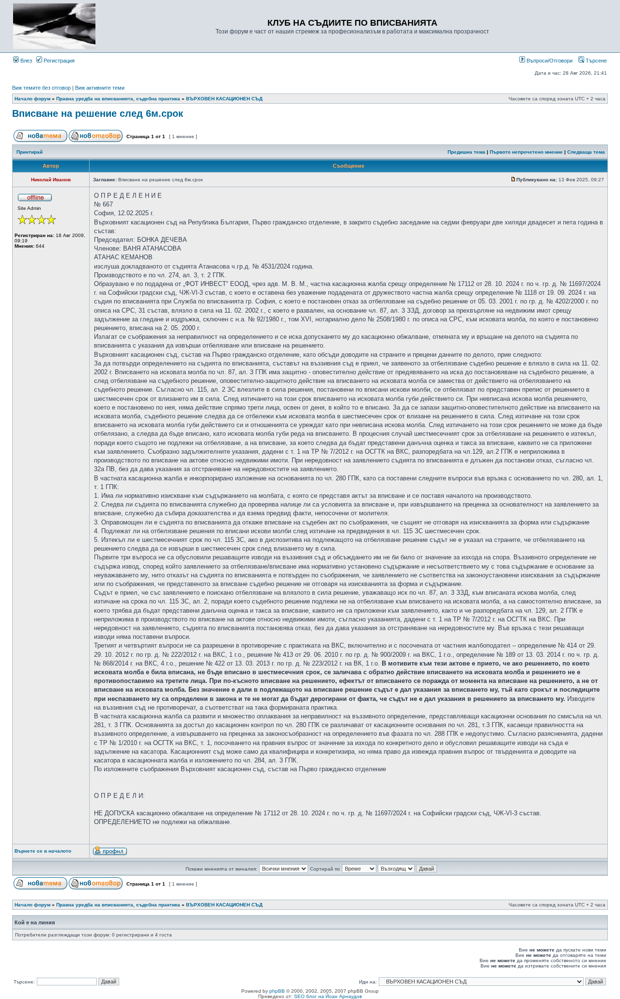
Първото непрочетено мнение (526, 152)
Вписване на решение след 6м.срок (97, 113)
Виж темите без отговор (41, 88)
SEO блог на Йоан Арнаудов (328, 996)
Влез (25, 60)
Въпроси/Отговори (549, 60)
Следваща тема (586, 152)
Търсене (595, 60)
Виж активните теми (99, 88)
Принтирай (29, 152)
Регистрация (58, 60)
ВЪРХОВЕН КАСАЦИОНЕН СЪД (224, 98)
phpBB (277, 991)
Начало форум (32, 98)
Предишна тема (466, 152)
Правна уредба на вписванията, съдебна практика (118, 98)
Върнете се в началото (43, 851)
